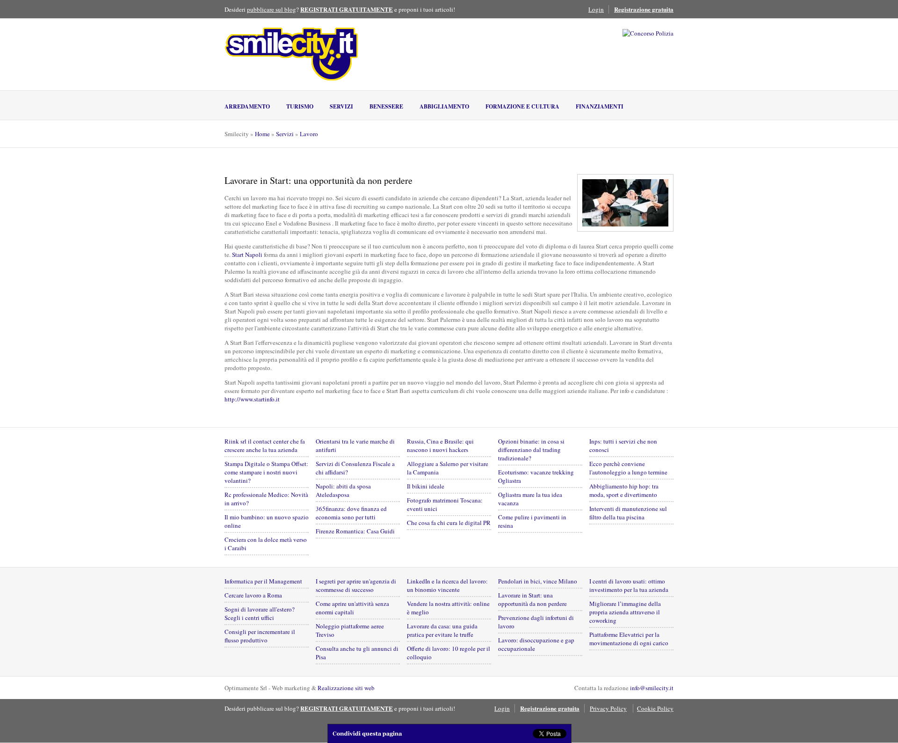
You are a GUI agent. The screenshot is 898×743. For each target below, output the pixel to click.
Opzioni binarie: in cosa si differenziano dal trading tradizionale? (531, 449)
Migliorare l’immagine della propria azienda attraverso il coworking (625, 612)
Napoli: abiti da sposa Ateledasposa (343, 490)
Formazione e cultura (522, 106)
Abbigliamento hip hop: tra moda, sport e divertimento (624, 490)
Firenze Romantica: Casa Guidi (355, 531)
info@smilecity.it (652, 688)
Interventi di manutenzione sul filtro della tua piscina (628, 512)
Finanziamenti (599, 106)
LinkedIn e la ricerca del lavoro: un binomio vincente (447, 585)
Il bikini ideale (425, 486)
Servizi (341, 106)
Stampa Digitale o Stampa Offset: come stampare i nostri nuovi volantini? (266, 472)
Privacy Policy (608, 708)
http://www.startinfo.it (252, 399)
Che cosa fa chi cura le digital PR (449, 522)
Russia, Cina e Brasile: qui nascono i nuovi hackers (440, 445)
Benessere (386, 106)
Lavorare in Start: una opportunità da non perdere (532, 599)
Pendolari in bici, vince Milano (537, 581)
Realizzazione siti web (346, 688)
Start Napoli (247, 254)
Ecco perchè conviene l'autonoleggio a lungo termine (628, 467)
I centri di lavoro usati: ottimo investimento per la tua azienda (628, 585)
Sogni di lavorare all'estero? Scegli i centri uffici (259, 613)
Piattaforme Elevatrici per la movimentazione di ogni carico (628, 638)
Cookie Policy (655, 708)
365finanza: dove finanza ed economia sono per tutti (351, 512)
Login (596, 9)
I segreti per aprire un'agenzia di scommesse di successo (356, 585)
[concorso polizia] (648, 33)
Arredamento (247, 106)
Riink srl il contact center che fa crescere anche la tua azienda (264, 445)
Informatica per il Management (263, 581)
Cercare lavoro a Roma (253, 595)
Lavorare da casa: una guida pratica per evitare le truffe (442, 630)
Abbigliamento (444, 106)
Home (262, 134)
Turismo (299, 106)
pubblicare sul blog (271, 9)
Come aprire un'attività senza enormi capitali (352, 607)
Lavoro (309, 134)
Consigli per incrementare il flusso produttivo (259, 635)
